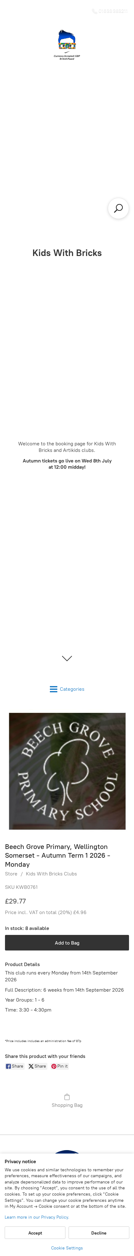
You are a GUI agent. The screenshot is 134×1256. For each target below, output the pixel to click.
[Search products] (118, 208)
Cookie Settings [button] (67, 1248)
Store (11, 874)
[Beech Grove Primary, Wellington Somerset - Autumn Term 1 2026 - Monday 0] (67, 771)
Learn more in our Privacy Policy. (37, 1217)
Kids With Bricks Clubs (51, 874)
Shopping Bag (67, 1105)
